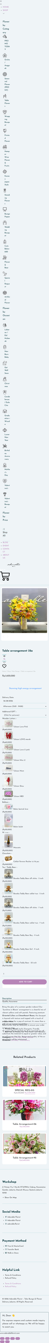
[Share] (12, 1338)
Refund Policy (10, 1278)
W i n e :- (6, 832)
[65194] (24, 632)
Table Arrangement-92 (24, 1158)
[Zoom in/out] (2, 1338)
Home (4, 671)
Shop (9, 671)
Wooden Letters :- (9, 718)
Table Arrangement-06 (24, 1124)
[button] (5, 3)
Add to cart (25, 982)
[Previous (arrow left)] (2, 1341)
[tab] (24, 998)
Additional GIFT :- (9, 712)
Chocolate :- (7, 853)
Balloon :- (6, 802)
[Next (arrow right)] (7, 1341)
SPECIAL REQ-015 (24, 1090)
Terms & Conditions (13, 1275)
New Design (15, 671)
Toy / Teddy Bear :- (9, 867)
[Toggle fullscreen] (7, 1338)
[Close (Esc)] (17, 1338)
